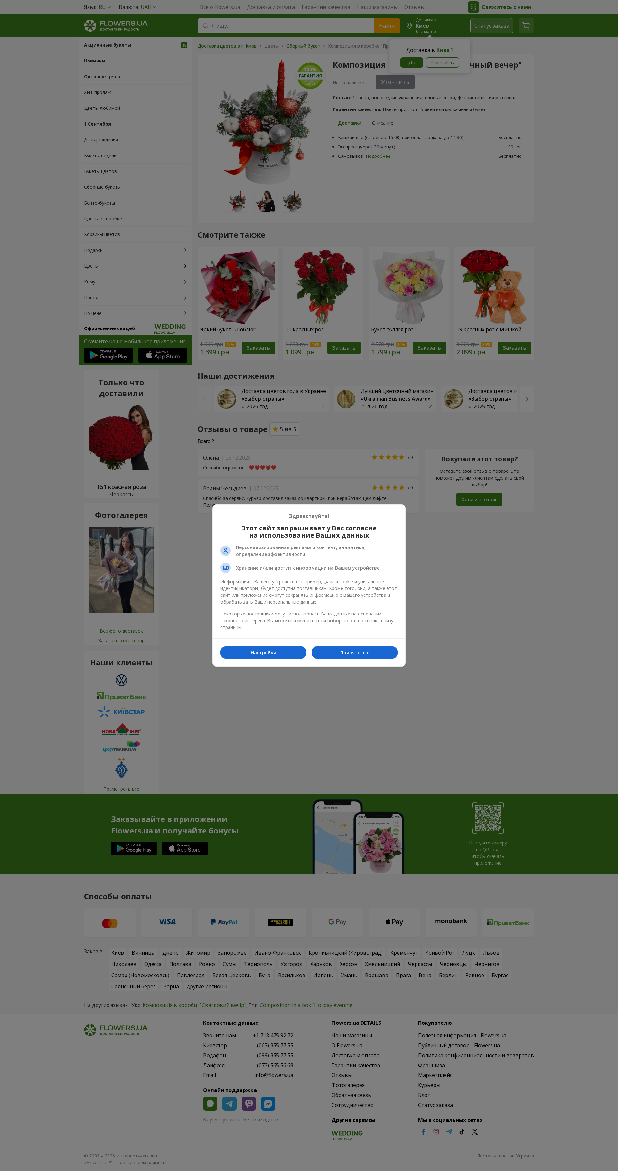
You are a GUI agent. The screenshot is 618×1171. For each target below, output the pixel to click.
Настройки (263, 653)
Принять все (354, 653)
